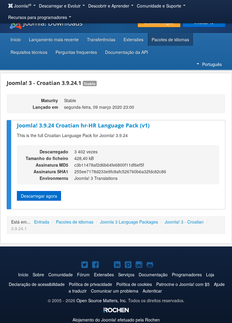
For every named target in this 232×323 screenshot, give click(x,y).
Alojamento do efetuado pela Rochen (116, 320)
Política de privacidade (90, 284)
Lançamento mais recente (54, 39)
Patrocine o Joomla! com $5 (183, 284)
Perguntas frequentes (76, 52)
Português (212, 64)
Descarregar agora (39, 196)
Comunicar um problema (114, 291)
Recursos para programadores (38, 17)
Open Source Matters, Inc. (101, 300)
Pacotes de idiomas (170, 39)
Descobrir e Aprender (109, 6)
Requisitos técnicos (29, 52)
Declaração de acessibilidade (37, 284)
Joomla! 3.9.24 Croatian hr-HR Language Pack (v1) (83, 125)
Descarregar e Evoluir (60, 6)
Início (16, 39)
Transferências (101, 39)
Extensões (133, 39)
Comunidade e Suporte (159, 6)
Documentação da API (126, 52)
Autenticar (152, 291)
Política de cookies (134, 284)
